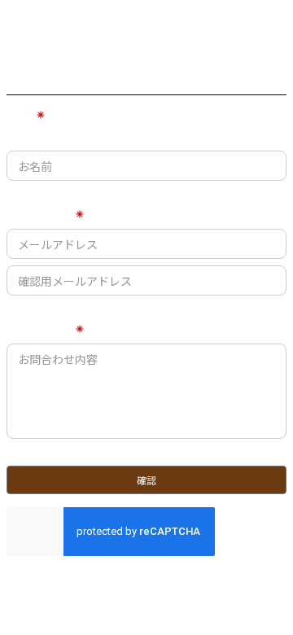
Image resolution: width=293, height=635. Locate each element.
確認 (146, 480)
